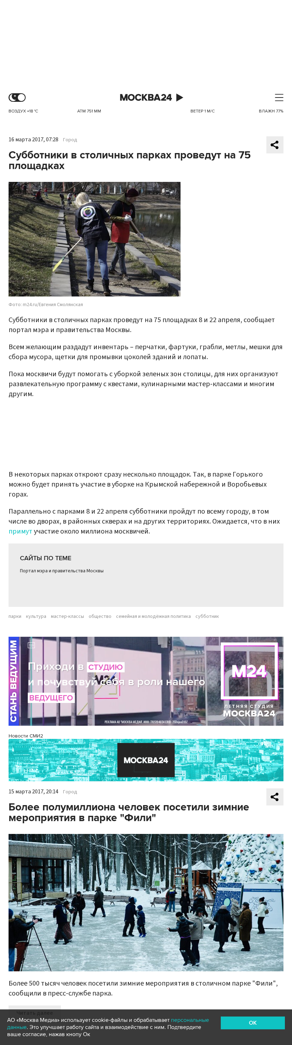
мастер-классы (67, 616)
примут (20, 531)
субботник (207, 616)
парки (15, 616)
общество (100, 616)
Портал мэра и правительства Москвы (62, 570)
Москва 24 (146, 98)
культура (36, 616)
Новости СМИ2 (26, 736)
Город (70, 139)
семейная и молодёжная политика (153, 616)
